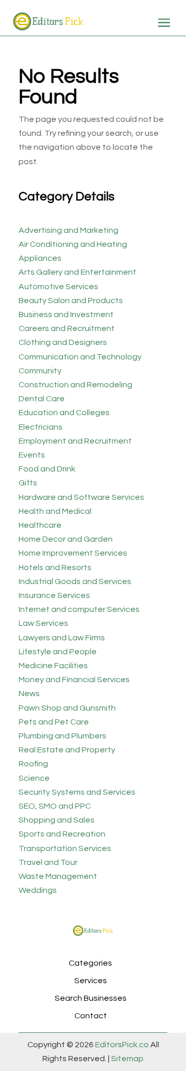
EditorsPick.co (122, 1045)
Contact (90, 1015)
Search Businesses (91, 998)
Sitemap (127, 1058)
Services (90, 980)
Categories (90, 963)
